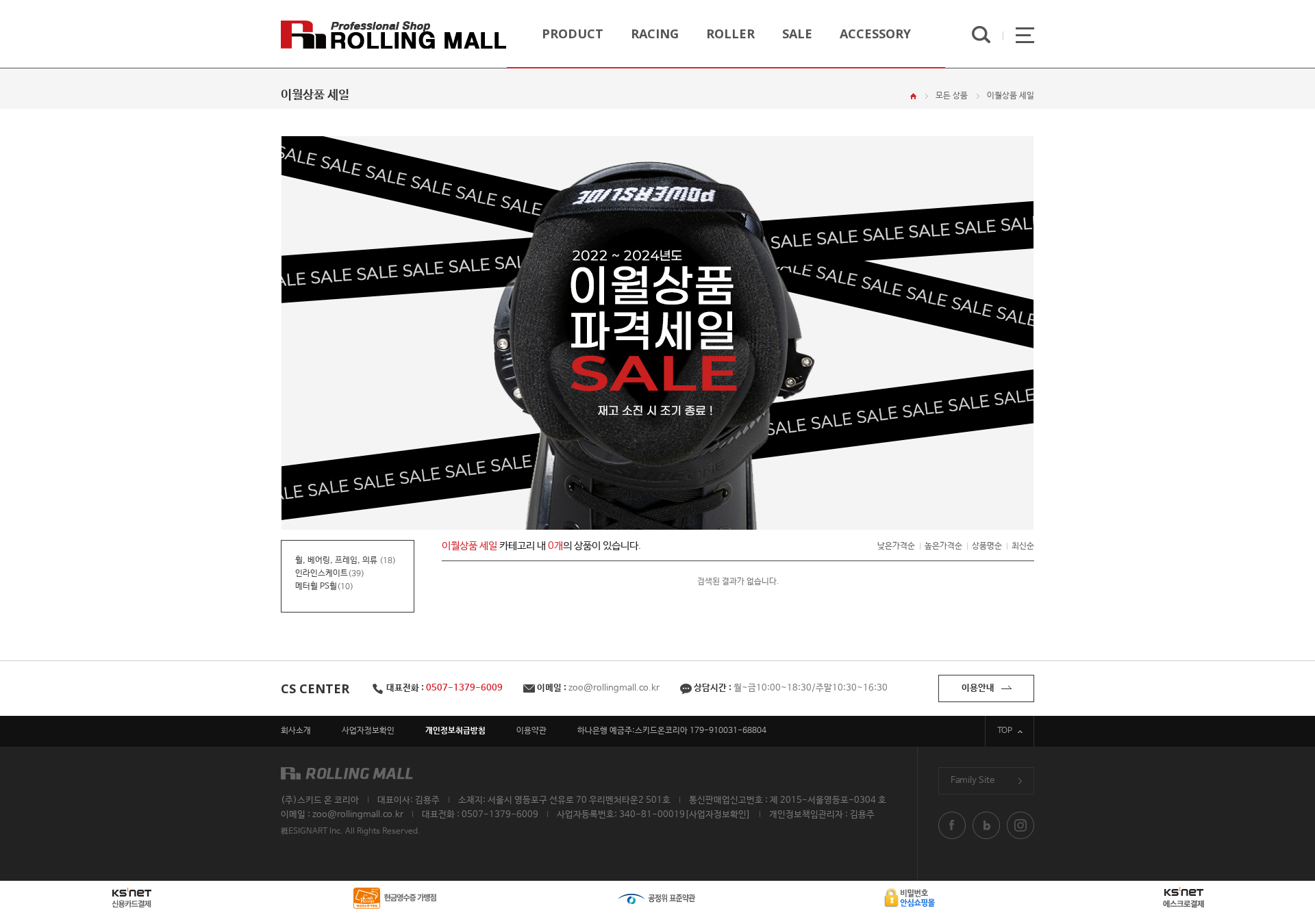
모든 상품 (952, 96)
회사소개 (296, 731)
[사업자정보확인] (718, 815)
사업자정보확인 (368, 731)
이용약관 (531, 731)
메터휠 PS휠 (316, 586)
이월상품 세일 (1010, 96)
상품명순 (987, 546)
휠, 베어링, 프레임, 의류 (337, 560)
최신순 (1023, 546)
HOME (913, 96)
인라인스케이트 (321, 573)
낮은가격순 (896, 546)
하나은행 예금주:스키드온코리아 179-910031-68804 (671, 731)
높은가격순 (943, 546)
